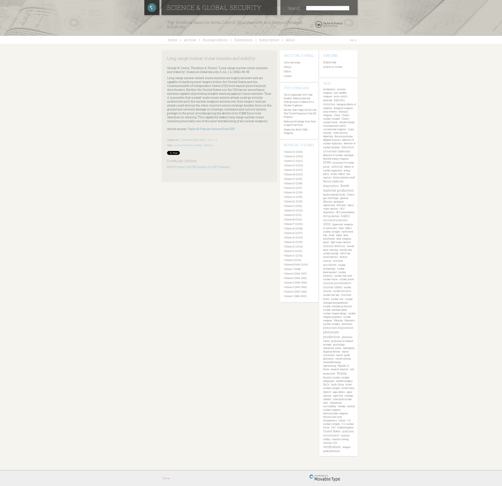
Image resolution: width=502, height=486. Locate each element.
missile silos (346, 249)
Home (172, 40)
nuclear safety (332, 287)
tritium (342, 420)
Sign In (353, 40)
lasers (326, 242)
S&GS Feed (331, 62)
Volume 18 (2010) (293, 219)
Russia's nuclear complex (336, 377)
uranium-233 (330, 442)
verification (332, 447)
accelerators (329, 89)
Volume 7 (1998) (292, 269)
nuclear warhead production (337, 306)
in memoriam (330, 228)
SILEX (326, 384)
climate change (347, 122)
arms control (340, 96)
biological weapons (343, 108)
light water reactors (341, 242)
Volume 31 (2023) (293, 160)
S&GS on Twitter (334, 66)
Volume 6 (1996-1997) (295, 273)
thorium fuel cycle (332, 416)
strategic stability (203, 145)
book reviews (330, 111)
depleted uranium (332, 139)
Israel (331, 235)
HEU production (331, 216)
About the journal (299, 55)
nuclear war (337, 299)
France (350, 194)
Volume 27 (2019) (293, 178)
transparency (330, 420)
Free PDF (228, 129)
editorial (337, 166)
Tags (326, 83)
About (290, 40)
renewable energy (332, 362)
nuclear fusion (330, 279)
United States (332, 431)
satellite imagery (344, 380)
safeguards (328, 380)
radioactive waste (332, 348)
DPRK (327, 162)
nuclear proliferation (337, 283)
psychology (339, 344)
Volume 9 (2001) (292, 260)
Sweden (342, 406)
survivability (329, 406)
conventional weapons (334, 129)
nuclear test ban (331, 294)
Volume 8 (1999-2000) (296, 264)
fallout (341, 173)
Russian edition (215, 40)
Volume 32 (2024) (293, 156)
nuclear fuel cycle (343, 275)
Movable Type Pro (324, 478)
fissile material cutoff (344, 177)
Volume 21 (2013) (293, 205)
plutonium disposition (338, 328)
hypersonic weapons (342, 224)
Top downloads (296, 88)
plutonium (347, 323)
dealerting (328, 136)
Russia (342, 373)
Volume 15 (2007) (293, 232)
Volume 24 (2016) (293, 192)
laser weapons (343, 238)
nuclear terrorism (342, 291)
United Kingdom (345, 427)
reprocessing (329, 365)
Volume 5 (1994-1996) (295, 278)
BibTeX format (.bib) (179, 167)
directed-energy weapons (336, 158)
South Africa (337, 384)
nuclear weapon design (334, 313)
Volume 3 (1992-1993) (192, 140)
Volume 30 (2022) (293, 165)
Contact (288, 75)
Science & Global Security (214, 7)
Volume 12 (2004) (293, 246)
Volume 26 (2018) (293, 183)
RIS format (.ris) (202, 167)
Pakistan (338, 320)
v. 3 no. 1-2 (211, 140)
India (341, 228)
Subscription (269, 40)
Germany (341, 205)
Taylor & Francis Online (204, 129)
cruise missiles (183, 145)
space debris (339, 391)
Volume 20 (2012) (293, 210)
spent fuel (338, 395)
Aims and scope (292, 62)
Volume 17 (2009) (293, 223)
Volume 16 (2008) (293, 228)
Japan (339, 235)
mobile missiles (331, 253)
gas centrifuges (331, 198)
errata (334, 173)
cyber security (340, 132)
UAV (333, 427)
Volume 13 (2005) (293, 241)
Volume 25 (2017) (293, 187)
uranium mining (340, 439)
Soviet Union (348, 388)
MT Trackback (221, 167)
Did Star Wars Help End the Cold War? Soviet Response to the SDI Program (300, 113)
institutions (347, 231)
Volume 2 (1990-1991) (295, 291)
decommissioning (344, 136)
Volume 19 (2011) (293, 214)
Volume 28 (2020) (293, 174)
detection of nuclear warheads (338, 155)
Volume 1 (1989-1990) (295, 296)
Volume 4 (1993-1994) (295, 282)
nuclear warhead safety (335, 309)
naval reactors (330, 256)
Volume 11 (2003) (293, 251)
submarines (336, 402)
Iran (325, 235)
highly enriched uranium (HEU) (336, 220)
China (337, 115)
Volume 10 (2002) (293, 255)
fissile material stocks (334, 194)
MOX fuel (345, 253)
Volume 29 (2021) (293, 169)
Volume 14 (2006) (293, 237)
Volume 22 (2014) (293, 201)
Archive (190, 40)
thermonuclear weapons (335, 413)
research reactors (339, 369)
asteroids (327, 100)
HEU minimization (345, 212)
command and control (334, 125)
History (287, 66)
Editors (287, 71)
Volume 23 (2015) (293, 196)
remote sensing (343, 358)
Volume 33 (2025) (293, 151)
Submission (243, 40)
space (327, 392)
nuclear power (346, 279)
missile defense (334, 246)
